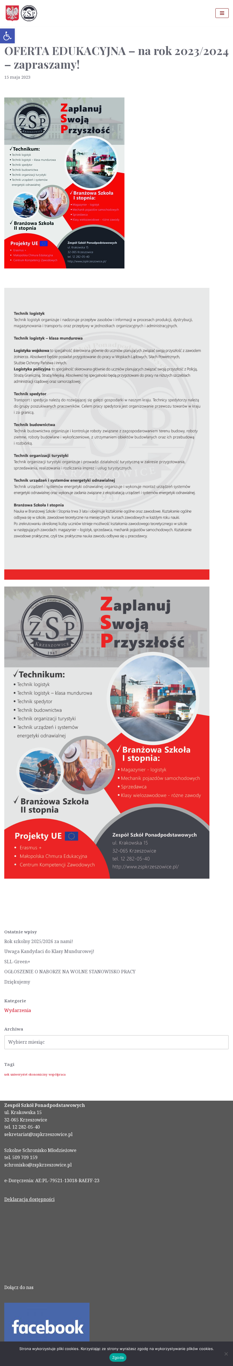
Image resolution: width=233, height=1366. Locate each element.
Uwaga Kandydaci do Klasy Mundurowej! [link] (49, 951)
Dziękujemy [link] (17, 982)
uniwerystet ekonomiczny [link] (29, 1074)
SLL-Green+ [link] (17, 961)
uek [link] (6, 1074)
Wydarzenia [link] (17, 1010)
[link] (7, 35)
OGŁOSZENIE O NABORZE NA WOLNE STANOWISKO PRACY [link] (70, 971)
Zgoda (118, 1357)
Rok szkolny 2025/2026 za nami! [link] (38, 941)
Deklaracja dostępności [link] (29, 1199)
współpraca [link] (57, 1074)
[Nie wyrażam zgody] (226, 1354)
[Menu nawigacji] (222, 13)
